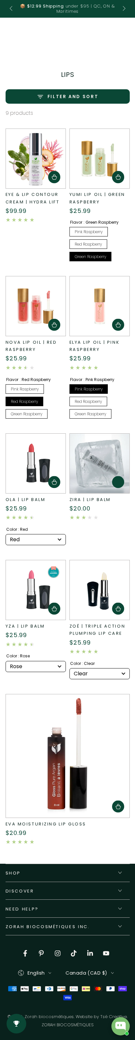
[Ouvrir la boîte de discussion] (120, 1026)
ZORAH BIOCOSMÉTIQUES (68, 1025)
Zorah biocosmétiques (49, 1017)
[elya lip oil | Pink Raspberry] (99, 306)
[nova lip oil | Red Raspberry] (36, 306)
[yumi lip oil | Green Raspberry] (99, 158)
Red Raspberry (88, 244)
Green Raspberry (90, 256)
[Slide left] (12, 9)
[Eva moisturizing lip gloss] (67, 756)
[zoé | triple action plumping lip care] (99, 590)
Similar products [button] (118, 482)
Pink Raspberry (89, 231)
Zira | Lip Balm (90, 499)
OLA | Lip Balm (26, 499)
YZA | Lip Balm (25, 626)
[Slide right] (123, 9)
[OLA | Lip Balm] (36, 463)
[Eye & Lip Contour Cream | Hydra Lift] (36, 158)
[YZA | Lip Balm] (36, 590)
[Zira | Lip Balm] (99, 463)
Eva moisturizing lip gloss (46, 824)
